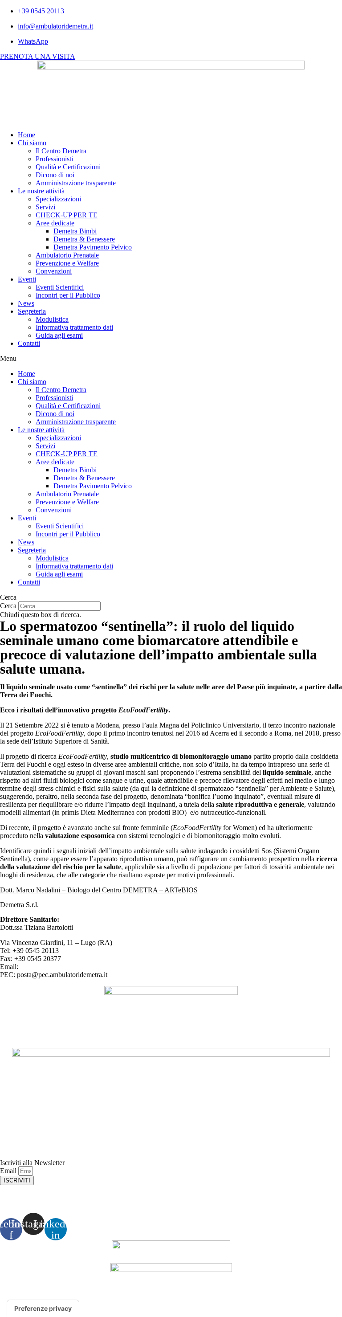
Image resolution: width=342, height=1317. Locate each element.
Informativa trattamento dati (74, 327)
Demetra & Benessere (84, 239)
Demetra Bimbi (75, 231)
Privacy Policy (171, 1199)
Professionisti (54, 159)
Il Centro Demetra (61, 151)
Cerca (8, 605)
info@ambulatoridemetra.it (56, 966)
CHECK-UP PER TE (67, 215)
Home (26, 135)
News (26, 303)
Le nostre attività (41, 191)
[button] (171, 359)
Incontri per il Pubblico (68, 295)
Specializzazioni (58, 199)
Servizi (45, 207)
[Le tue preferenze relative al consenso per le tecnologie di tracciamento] (43, 1308)
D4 (288, 1297)
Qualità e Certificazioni (68, 167)
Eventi (27, 279)
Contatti (29, 343)
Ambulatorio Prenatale (67, 255)
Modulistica (52, 319)
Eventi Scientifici (60, 287)
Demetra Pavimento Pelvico (92, 247)
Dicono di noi (55, 175)
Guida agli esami (59, 335)
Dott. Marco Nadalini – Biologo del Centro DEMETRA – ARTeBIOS (99, 890)
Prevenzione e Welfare (67, 263)
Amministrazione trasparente (76, 183)
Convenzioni (54, 271)
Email (9, 1170)
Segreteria (32, 311)
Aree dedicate (55, 223)
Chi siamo (32, 143)
